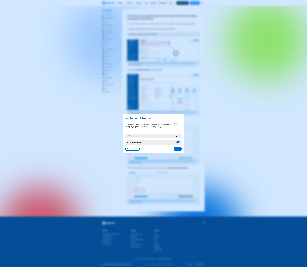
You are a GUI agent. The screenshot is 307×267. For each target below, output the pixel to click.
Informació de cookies (150, 126)
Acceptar (177, 149)
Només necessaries (132, 149)
